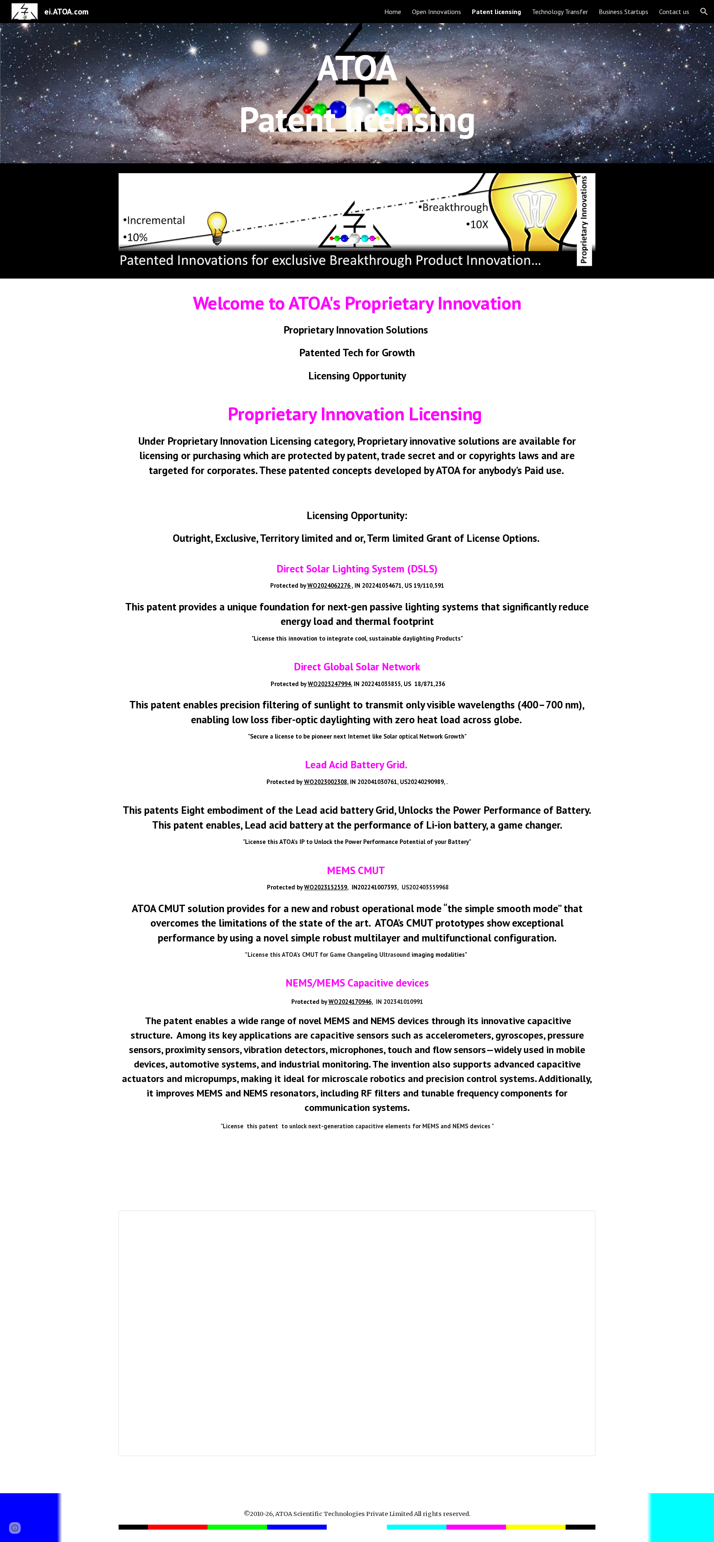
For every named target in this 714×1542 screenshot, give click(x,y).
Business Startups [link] (623, 11)
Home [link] (392, 11)
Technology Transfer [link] (560, 11)
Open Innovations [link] (436, 11)
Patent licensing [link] (496, 11)
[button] (704, 11)
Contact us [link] (674, 11)
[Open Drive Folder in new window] (579, 1221)
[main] (357, 93)
